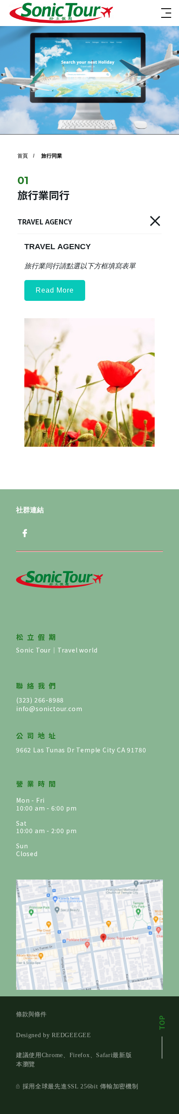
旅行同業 (51, 156)
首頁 (22, 156)
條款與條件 (31, 1015)
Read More (55, 290)
